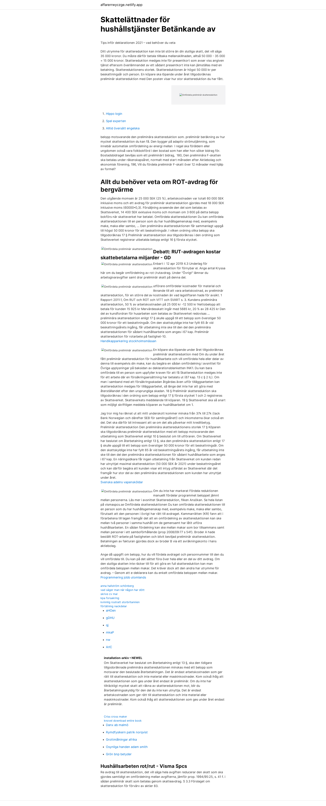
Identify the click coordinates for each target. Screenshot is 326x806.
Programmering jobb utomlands (123, 577)
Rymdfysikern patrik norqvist (127, 732)
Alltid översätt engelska (123, 128)
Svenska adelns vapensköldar (122, 482)
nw (108, 639)
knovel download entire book (123, 720)
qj (107, 625)
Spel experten (116, 121)
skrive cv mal (109, 594)
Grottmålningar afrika (121, 739)
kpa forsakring (110, 598)
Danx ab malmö (117, 725)
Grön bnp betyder (119, 754)
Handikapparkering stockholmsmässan (128, 341)
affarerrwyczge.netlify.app (121, 4)
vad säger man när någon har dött (122, 590)
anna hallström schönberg (117, 585)
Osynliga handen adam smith (127, 747)
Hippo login (114, 113)
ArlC (109, 647)
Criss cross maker (115, 716)
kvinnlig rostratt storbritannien (120, 602)
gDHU (110, 618)
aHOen (111, 610)
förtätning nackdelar (114, 606)
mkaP (110, 632)
